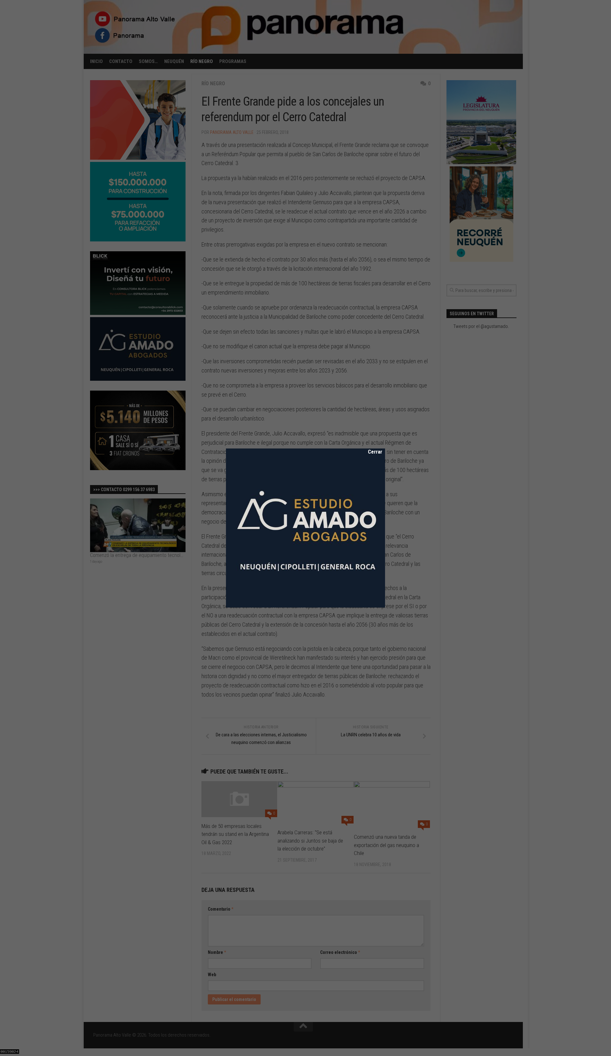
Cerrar (371, 452)
